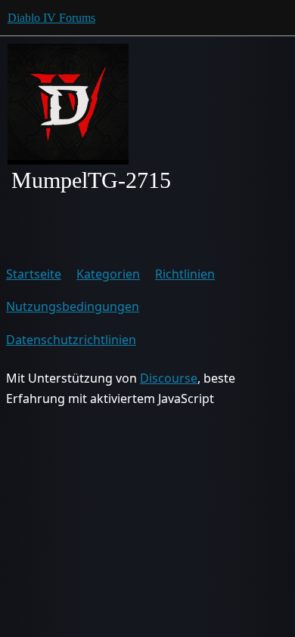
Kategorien (108, 274)
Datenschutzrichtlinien (71, 339)
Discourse (168, 378)
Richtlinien (185, 274)
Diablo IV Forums (51, 17)
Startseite (33, 274)
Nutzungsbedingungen (72, 306)
